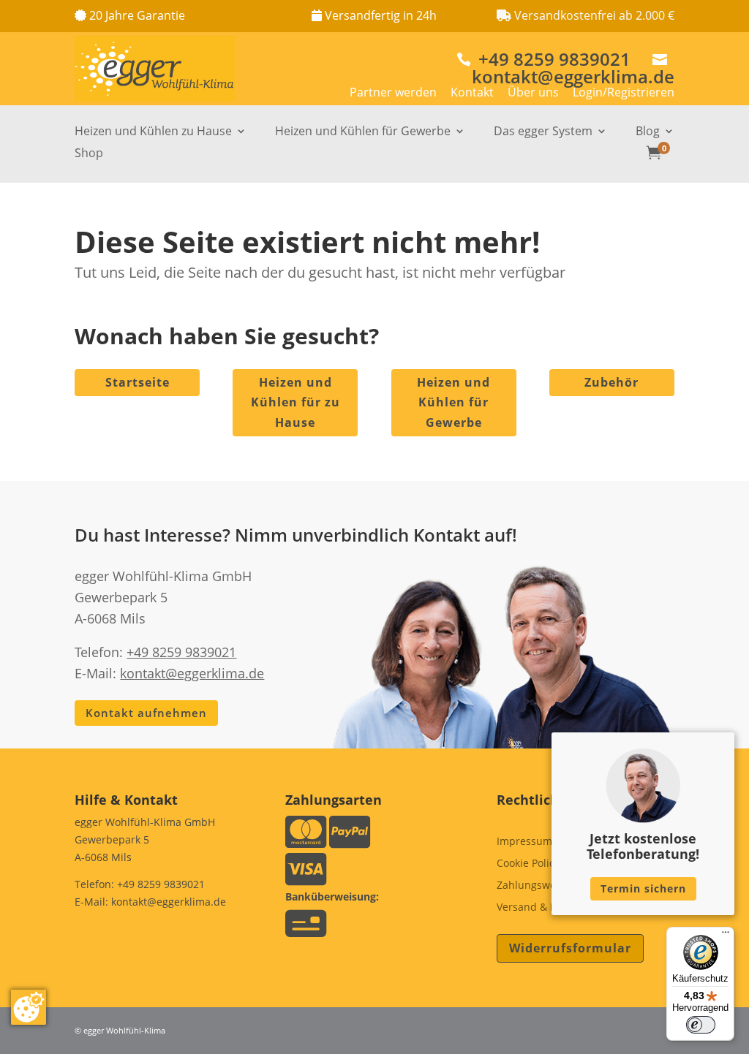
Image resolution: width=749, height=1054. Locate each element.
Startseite (137, 382)
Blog (648, 132)
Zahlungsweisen (536, 886)
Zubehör (611, 382)
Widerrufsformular (570, 948)
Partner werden (393, 92)
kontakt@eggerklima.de (573, 70)
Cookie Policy (528, 864)
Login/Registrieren (623, 92)
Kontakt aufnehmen (146, 712)
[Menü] (725, 935)
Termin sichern (643, 888)
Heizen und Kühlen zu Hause (153, 132)
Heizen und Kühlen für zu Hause (295, 402)
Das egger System (543, 132)
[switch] (700, 1025)
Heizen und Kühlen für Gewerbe (363, 132)
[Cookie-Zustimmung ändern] (28, 1007)
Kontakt (472, 92)
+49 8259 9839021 (543, 59)
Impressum (524, 842)
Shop (89, 154)
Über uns (533, 92)
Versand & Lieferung (547, 908)
